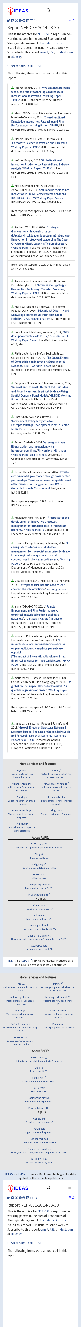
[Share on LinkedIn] (27, 20)
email (44, 52)
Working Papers (21, 247)
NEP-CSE (44, 34)
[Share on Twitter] (16, 20)
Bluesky (16, 56)
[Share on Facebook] (20, 20)
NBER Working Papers (37, 365)
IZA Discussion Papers (37, 318)
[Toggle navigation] (48, 11)
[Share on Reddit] (23, 20)
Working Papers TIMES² (44, 125)
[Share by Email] (31, 20)
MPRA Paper (19, 429)
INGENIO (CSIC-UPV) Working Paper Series (37, 198)
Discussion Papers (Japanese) (44, 618)
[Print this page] (35, 20)
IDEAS (12, 960)
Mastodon (66, 52)
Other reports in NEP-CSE (24, 66)
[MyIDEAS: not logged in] (71, 20)
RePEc (25, 960)
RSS (52, 52)
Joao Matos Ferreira (53, 43)
